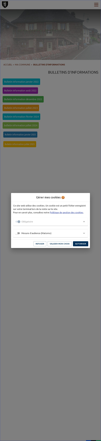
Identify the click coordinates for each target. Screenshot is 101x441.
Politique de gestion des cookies (66, 212)
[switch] (16, 233)
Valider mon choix (60, 244)
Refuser (40, 244)
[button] (50, 222)
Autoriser (80, 244)
